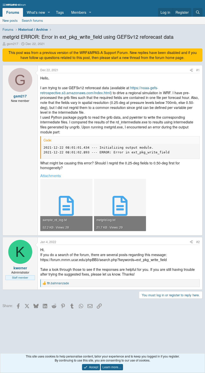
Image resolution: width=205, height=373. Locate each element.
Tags (60, 12)
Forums (12, 12)
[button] (49, 12)
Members (78, 12)
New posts (10, 20)
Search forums (32, 20)
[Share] (191, 70)
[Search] (197, 12)
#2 (198, 242)
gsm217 (12, 43)
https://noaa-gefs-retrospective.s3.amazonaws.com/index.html (99, 90)
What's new (36, 12)
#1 (198, 70)
